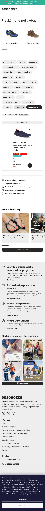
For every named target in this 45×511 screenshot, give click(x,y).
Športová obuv (13, 114)
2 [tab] (9, 49)
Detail (30, 165)
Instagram (24, 383)
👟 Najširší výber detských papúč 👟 (24, 3)
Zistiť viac (10, 280)
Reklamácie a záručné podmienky (15, 433)
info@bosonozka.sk (13, 459)
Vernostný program (9, 427)
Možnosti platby (8, 437)
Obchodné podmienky (10, 443)
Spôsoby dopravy (8, 440)
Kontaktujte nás (12, 315)
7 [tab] (35, 49)
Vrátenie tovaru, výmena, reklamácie (16, 430)
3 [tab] (14, 49)
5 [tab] (25, 49)
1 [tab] (4, 49)
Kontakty (5, 450)
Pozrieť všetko (22, 250)
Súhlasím (22, 506)
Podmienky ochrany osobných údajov (16, 447)
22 (5, 114)
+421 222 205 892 (12, 464)
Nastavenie (22, 499)
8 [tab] (40, 49)
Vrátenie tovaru (12, 328)
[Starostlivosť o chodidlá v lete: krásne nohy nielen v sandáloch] (15, 223)
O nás (4, 423)
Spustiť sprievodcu (13, 298)
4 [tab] (19, 49)
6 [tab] (30, 49)
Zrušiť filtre (19, 107)
